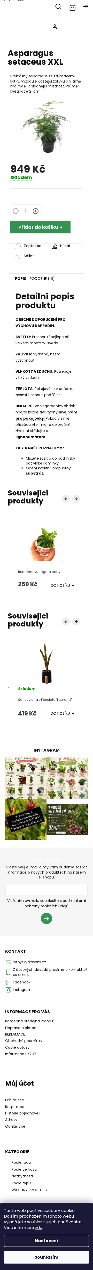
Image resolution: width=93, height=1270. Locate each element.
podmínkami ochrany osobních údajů (55, 903)
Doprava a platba (20, 1027)
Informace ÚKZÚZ (20, 1053)
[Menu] (85, 6)
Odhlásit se (15, 1126)
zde (38, 1228)
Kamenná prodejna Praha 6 (30, 1021)
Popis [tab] (20, 278)
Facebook (21, 982)
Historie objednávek (22, 1113)
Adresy (11, 1119)
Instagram (22, 989)
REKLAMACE (15, 1034)
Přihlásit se (48, 919)
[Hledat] (58, 6)
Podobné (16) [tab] (42, 278)
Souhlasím (46, 1257)
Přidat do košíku (38, 227)
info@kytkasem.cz (29, 962)
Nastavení (46, 1241)
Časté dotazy (17, 1047)
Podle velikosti (24, 1169)
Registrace (14, 1106)
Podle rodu (21, 1162)
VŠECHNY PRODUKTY (30, 1190)
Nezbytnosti (22, 1176)
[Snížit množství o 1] (16, 211)
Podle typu (21, 1183)
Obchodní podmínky (23, 1040)
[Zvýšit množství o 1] (36, 211)
